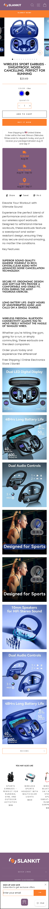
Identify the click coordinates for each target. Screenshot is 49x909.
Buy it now (24, 122)
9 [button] (30, 59)
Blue (21, 93)
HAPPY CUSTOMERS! (24, 880)
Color (24, 88)
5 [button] (21, 59)
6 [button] (23, 59)
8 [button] (28, 59)
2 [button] (15, 59)
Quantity (24, 100)
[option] (24, 13)
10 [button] (32, 59)
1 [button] (12, 59)
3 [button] (17, 59)
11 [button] (34, 59)
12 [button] (37, 59)
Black (27, 93)
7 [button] (26, 59)
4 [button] (19, 59)
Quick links (24, 872)
